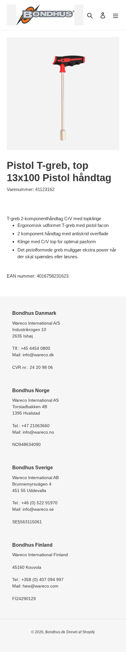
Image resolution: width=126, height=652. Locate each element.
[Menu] (115, 15)
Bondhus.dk (55, 632)
